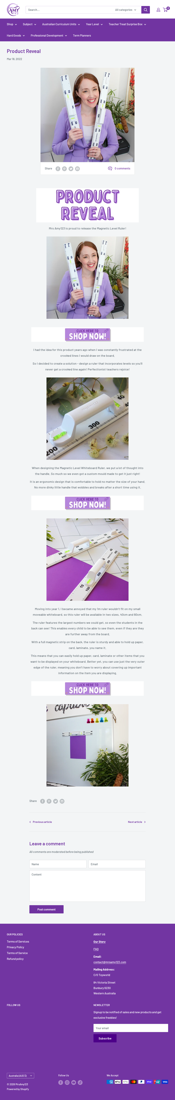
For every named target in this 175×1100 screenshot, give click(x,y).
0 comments (122, 168)
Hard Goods (14, 35)
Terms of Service (17, 953)
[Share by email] (77, 168)
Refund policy (15, 958)
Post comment (46, 909)
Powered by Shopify (18, 1089)
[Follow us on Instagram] (67, 1082)
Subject (27, 24)
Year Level (92, 24)
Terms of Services (18, 941)
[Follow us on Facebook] (60, 1082)
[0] (165, 10)
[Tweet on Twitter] (71, 168)
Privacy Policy (15, 947)
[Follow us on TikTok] (80, 1082)
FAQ (96, 949)
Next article (135, 821)
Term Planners (82, 35)
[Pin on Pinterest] (64, 168)
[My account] (158, 10)
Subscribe (105, 1038)
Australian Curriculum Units (59, 24)
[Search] (145, 10)
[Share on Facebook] (58, 168)
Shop (10, 24)
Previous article (42, 821)
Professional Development (47, 35)
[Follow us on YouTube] (73, 1082)
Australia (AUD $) (17, 1075)
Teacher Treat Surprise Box (125, 24)
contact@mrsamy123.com (109, 962)
